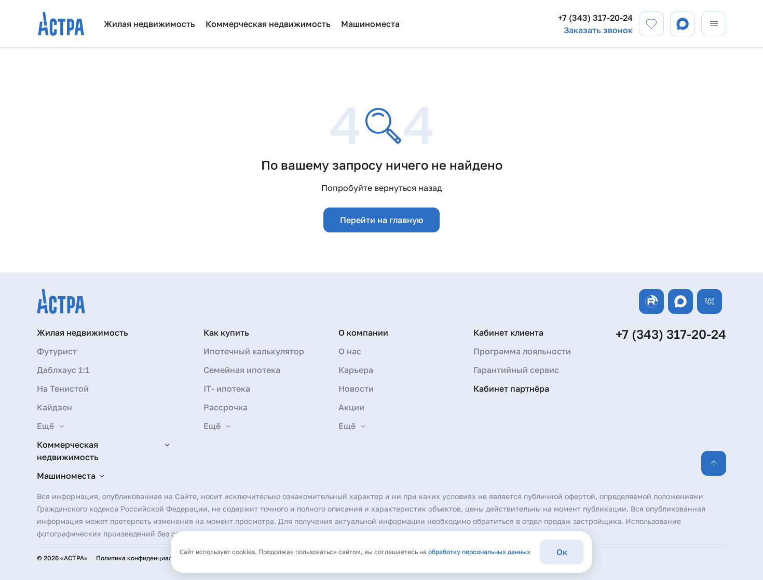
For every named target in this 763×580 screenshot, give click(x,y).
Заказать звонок (598, 30)
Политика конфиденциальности (144, 558)
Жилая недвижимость (149, 24)
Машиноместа (370, 24)
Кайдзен (54, 407)
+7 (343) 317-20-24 (595, 17)
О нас (349, 351)
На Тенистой (63, 388)
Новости (356, 388)
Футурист (57, 351)
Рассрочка (225, 407)
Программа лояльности (522, 351)
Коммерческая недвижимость (268, 24)
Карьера (355, 370)
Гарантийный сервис (516, 370)
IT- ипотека (226, 388)
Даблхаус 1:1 (63, 370)
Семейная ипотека (241, 370)
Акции (351, 407)
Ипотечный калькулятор (253, 351)
